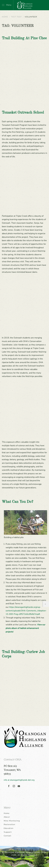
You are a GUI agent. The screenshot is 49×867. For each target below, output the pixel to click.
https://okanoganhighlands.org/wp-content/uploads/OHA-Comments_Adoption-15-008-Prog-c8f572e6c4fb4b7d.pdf (26, 610)
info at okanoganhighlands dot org (19, 780)
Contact (7, 836)
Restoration (9, 824)
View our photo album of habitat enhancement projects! (25, 628)
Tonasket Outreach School (23, 112)
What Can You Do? (17, 502)
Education (8, 828)
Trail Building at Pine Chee (24, 38)
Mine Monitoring (12, 821)
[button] (6, 5)
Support (8, 832)
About (7, 817)
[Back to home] (24, 5)
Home (6, 813)
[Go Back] (46, 604)
